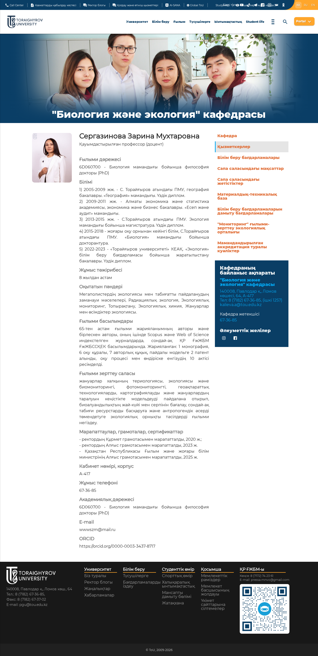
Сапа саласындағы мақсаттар (250, 168)
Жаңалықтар (97, 589)
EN (313, 5)
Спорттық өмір (177, 576)
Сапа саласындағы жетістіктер (238, 181)
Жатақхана (173, 603)
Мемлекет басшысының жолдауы (215, 590)
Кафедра (227, 135)
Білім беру (160, 22)
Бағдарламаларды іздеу (142, 584)
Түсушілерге (199, 22)
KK (298, 5)
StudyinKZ (222, 5)
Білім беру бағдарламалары (248, 157)
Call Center (14, 5)
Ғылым (179, 22)
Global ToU (196, 5)
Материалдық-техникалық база (247, 196)
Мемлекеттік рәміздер (214, 578)
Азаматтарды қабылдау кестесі (53, 5)
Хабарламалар (99, 595)
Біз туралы (95, 576)
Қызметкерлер (233, 146)
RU (306, 5)
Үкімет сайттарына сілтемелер (213, 605)
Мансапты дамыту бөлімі (176, 595)
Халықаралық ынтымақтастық (178, 584)
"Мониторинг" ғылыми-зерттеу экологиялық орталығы (243, 228)
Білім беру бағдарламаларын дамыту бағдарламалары (249, 211)
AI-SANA (172, 5)
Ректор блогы (94, 5)
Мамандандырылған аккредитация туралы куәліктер (242, 247)
